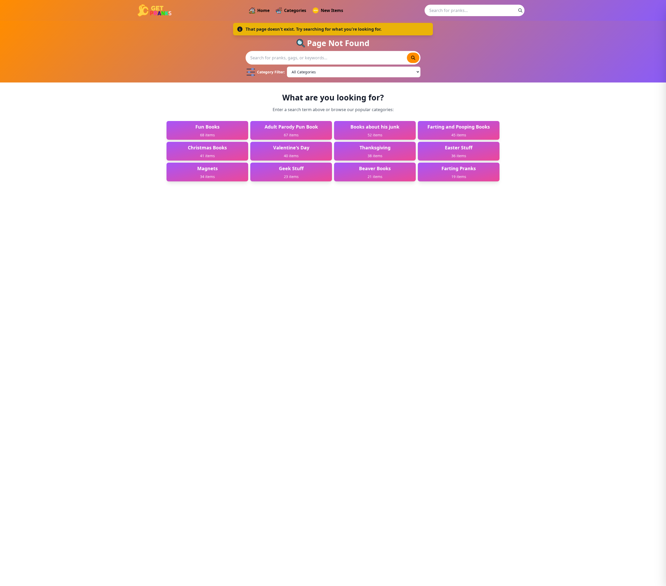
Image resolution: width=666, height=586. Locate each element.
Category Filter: (271, 71)
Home (263, 10)
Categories (295, 10)
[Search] (520, 10)
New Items (332, 10)
